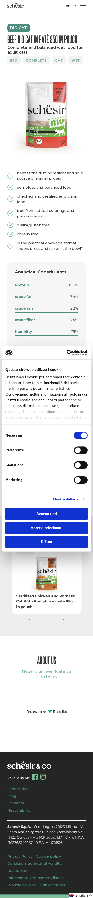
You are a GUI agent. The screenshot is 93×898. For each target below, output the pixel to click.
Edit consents (52, 885)
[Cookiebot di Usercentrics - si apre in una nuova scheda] (67, 353)
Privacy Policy (19, 856)
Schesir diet (18, 788)
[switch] (81, 450)
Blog (11, 796)
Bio (14, 60)
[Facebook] (35, 777)
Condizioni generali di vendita (34, 863)
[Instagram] (43, 777)
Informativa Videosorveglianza (35, 877)
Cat (59, 60)
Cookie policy (48, 856)
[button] (29, 619)
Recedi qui (17, 870)
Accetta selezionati (46, 528)
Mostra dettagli (65, 499)
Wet (75, 60)
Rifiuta (46, 542)
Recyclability (18, 810)
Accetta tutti (46, 514)
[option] (46, 115)
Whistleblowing (21, 885)
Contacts (15, 803)
